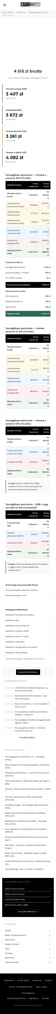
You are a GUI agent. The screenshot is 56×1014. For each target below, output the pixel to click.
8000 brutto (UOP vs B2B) (28, 905)
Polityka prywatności (16, 998)
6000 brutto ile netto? (28, 889)
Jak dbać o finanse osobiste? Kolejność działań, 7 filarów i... (28, 790)
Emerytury (9, 953)
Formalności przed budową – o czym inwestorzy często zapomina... (27, 774)
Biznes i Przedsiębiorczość (15, 935)
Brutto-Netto (23, 980)
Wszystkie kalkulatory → (28, 912)
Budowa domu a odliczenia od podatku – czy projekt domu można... (26, 822)
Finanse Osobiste (12, 962)
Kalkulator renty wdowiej (28, 652)
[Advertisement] (28, 44)
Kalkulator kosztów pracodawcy (28, 615)
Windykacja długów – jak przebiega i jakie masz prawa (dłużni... (26, 806)
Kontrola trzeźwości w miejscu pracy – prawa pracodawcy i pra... (27, 862)
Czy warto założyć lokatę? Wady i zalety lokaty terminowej (23, 798)
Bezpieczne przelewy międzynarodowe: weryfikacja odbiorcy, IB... (25, 814)
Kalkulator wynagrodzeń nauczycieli (28, 647)
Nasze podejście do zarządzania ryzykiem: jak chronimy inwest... (27, 766)
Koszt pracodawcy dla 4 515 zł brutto (28, 590)
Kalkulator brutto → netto (28, 636)
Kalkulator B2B (28, 620)
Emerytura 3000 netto (28, 899)
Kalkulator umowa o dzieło (28, 631)
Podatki (8, 931)
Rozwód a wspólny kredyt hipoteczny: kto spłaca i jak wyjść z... (26, 838)
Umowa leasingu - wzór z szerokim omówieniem (24, 869)
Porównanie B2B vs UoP (28, 595)
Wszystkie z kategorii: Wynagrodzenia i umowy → (25, 659)
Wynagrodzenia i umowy (38, 12)
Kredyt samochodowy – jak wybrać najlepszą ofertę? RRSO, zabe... (26, 854)
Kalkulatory (21, 12)
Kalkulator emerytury (28, 642)
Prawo (7, 949)
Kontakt (45, 998)
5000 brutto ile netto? (28, 894)
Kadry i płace (10, 940)
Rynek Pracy (9, 958)
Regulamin (34, 998)
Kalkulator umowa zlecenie (28, 625)
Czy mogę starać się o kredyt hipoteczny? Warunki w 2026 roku (26, 830)
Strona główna (8, 12)
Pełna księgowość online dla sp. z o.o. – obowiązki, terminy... (25, 758)
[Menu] (4, 5)
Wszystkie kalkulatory (28, 672)
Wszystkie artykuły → (28, 737)
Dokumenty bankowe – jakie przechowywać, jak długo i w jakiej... (27, 782)
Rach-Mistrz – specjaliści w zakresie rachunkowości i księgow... (26, 846)
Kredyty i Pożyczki (12, 944)
